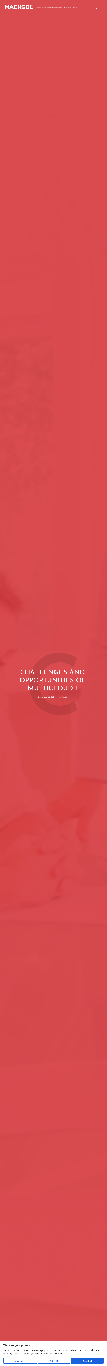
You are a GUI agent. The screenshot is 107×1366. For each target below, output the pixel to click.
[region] (53, 1353)
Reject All (54, 1361)
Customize (20, 1361)
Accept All (87, 1361)
